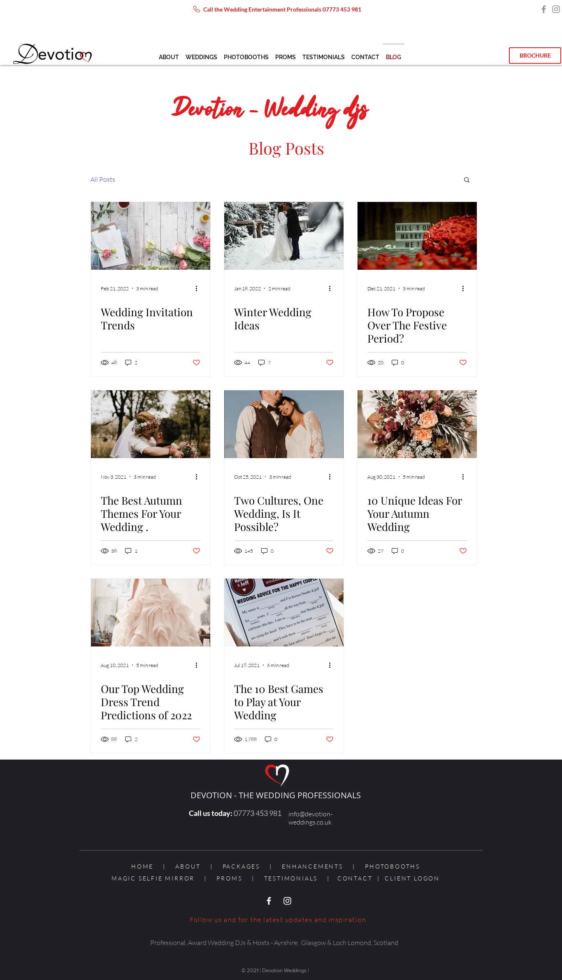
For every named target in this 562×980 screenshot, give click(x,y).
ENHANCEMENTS (312, 866)
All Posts (103, 179)
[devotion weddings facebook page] (269, 901)
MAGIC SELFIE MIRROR (153, 878)
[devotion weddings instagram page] (287, 901)
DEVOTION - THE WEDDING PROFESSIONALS (275, 795)
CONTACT (355, 878)
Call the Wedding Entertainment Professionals (263, 9)
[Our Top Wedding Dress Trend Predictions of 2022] (150, 612)
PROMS (229, 878)
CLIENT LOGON (412, 878)
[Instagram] (556, 9)
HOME (147, 866)
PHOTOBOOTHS (392, 866)
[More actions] (199, 288)
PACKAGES (241, 866)
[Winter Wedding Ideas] (284, 236)
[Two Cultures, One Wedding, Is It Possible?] (284, 424)
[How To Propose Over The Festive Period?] (417, 236)
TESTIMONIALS (291, 878)
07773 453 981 (342, 9)
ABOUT (187, 866)
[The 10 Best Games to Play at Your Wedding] (284, 612)
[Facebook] (544, 9)
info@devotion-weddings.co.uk (310, 818)
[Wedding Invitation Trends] (150, 236)
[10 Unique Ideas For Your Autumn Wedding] (417, 424)
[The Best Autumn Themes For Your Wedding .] (150, 424)
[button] (201, 53)
